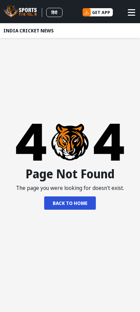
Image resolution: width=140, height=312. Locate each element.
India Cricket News (28, 30)
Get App (101, 12)
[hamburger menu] (131, 12)
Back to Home (70, 203)
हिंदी (54, 12)
